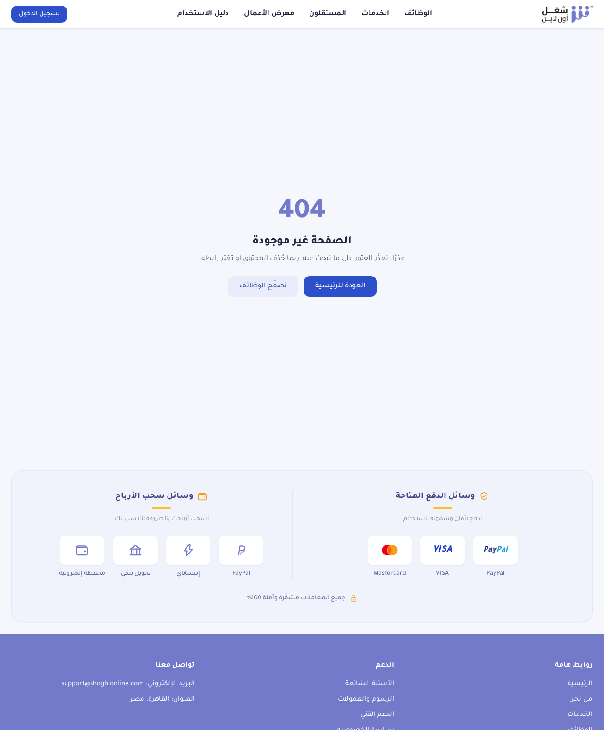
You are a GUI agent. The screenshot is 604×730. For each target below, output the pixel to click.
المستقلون (327, 14)
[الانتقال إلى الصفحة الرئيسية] (567, 14)
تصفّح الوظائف (263, 286)
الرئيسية (580, 684)
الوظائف (418, 14)
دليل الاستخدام (203, 14)
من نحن (581, 699)
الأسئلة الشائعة (369, 684)
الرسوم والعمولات (366, 699)
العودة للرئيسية (340, 286)
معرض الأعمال (269, 14)
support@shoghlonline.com (102, 684)
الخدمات (375, 14)
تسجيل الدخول (39, 14)
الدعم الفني (377, 714)
